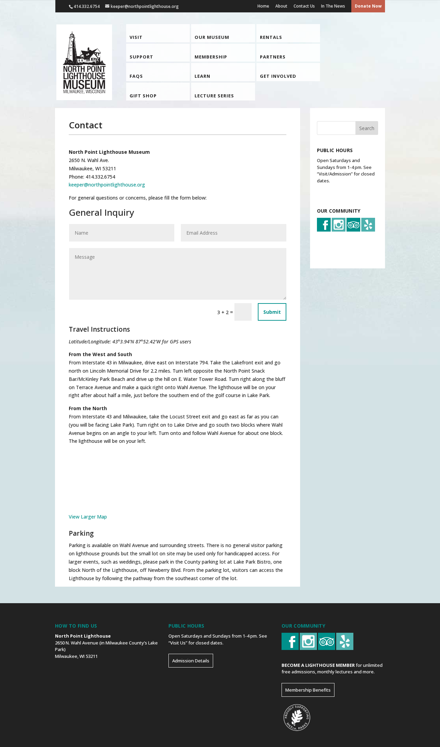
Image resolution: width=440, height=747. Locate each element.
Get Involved (278, 76)
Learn (202, 76)
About (281, 6)
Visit (136, 37)
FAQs (136, 76)
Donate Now (368, 6)
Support (141, 57)
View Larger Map (88, 516)
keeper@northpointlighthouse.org (107, 184)
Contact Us (304, 6)
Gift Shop (143, 96)
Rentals (271, 37)
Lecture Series (214, 96)
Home (263, 6)
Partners (273, 57)
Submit (272, 312)
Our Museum (212, 37)
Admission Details (190, 661)
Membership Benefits (308, 690)
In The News (333, 6)
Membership (211, 57)
